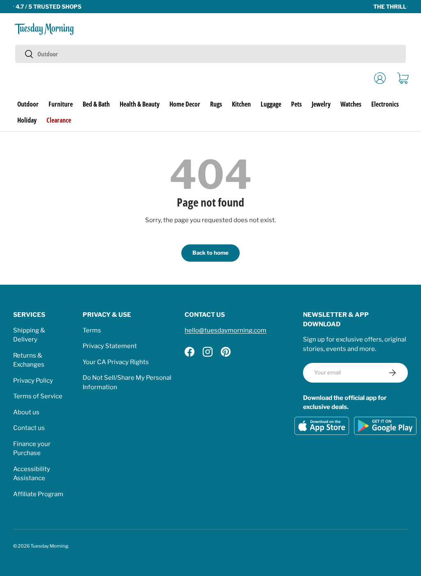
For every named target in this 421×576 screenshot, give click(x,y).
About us (26, 412)
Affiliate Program (38, 494)
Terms (92, 330)
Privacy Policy (33, 380)
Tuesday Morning (49, 546)
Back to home (210, 252)
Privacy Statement (110, 346)
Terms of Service (37, 396)
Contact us (29, 428)
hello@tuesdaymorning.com (225, 330)
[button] (403, 78)
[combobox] (210, 54)
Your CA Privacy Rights (116, 362)
